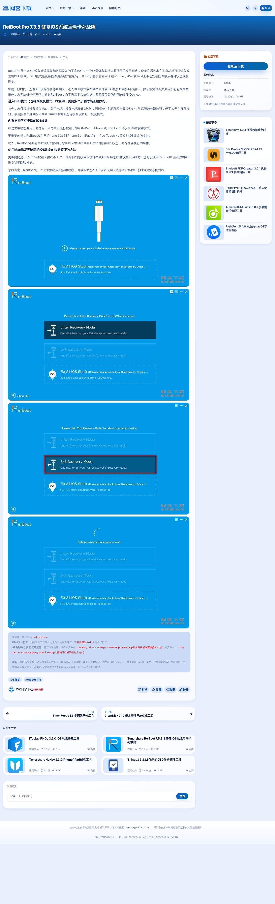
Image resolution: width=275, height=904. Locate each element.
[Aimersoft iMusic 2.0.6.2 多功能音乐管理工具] (214, 212)
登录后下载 (235, 66)
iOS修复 (15, 679)
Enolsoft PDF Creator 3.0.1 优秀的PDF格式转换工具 (246, 170)
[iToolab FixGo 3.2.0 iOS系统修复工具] (15, 744)
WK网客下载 (29, 689)
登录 (267, 8)
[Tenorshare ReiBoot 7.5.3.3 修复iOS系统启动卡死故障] (113, 744)
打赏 (144, 689)
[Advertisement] (137, 874)
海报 (172, 689)
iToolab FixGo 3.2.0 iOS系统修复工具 (54, 738)
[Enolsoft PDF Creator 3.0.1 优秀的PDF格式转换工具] (214, 174)
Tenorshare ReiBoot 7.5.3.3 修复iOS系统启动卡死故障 (159, 740)
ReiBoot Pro (33, 679)
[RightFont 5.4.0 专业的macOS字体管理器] (214, 232)
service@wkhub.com (138, 827)
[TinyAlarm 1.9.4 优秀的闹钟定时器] (214, 135)
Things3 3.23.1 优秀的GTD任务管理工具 (154, 759)
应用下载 (38, 57)
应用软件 (15, 34)
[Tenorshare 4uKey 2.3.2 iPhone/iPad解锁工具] (15, 765)
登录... (14, 796)
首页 (26, 57)
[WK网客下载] (5, 34)
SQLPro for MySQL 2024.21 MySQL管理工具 (244, 150)
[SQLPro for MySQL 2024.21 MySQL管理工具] (214, 154)
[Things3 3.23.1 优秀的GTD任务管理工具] (113, 765)
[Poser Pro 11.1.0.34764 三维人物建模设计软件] (214, 193)
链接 (185, 689)
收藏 (158, 689)
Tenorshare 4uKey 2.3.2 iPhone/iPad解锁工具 (60, 759)
